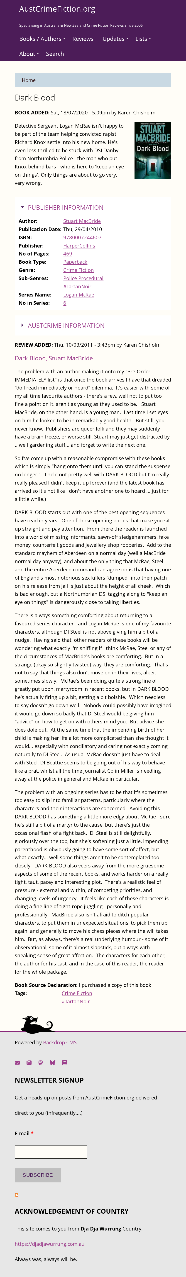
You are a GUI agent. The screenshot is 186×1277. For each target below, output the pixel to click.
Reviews (82, 38)
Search (55, 53)
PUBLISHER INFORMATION (65, 207)
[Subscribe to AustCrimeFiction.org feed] (16, 1195)
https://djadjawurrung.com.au (50, 1243)
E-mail (24, 1133)
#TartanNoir (77, 286)
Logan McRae (78, 294)
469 (67, 253)
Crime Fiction (78, 269)
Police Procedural (83, 278)
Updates (114, 38)
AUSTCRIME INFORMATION (66, 325)
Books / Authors (40, 38)
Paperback (75, 261)
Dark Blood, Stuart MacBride (54, 358)
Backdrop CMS (60, 1042)
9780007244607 (82, 237)
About (27, 53)
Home (29, 80)
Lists (141, 38)
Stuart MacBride (82, 220)
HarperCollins (79, 245)
